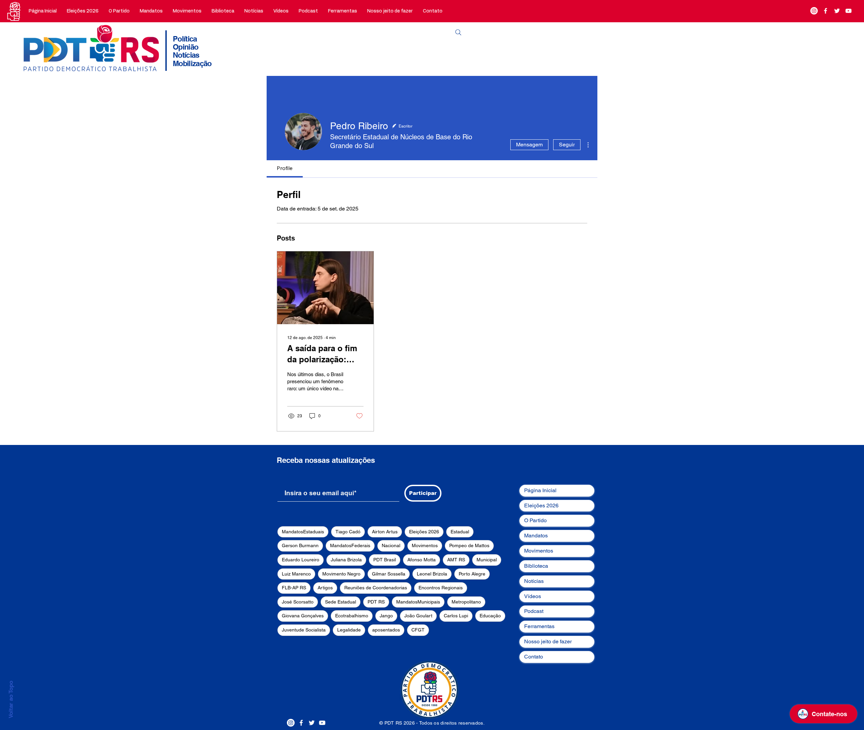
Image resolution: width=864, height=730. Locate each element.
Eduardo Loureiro (300, 559)
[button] (119, 11)
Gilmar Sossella (388, 574)
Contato (533, 656)
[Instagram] (814, 11)
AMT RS (456, 559)
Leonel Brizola (432, 574)
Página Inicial (540, 490)
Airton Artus (385, 531)
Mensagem (529, 144)
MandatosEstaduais (303, 531)
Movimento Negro (341, 574)
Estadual (460, 531)
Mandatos (536, 535)
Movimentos (425, 545)
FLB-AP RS (294, 587)
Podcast (533, 611)
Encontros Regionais (440, 587)
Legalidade (349, 630)
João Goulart (418, 615)
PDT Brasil (384, 559)
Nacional (391, 545)
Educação (490, 615)
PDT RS (376, 602)
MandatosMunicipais (418, 602)
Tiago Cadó (347, 531)
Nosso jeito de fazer (548, 641)
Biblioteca (536, 566)
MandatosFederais (350, 545)
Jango (386, 615)
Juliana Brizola (346, 559)
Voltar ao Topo (10, 699)
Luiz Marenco (296, 574)
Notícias (534, 581)
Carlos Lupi (456, 615)
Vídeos (532, 596)
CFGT (418, 630)
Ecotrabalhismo (351, 615)
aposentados (386, 630)
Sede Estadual (340, 602)
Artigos (325, 587)
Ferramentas (539, 626)
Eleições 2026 (424, 531)
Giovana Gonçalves (303, 615)
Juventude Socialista (304, 630)
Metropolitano (466, 602)
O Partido (535, 520)
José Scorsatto (298, 602)
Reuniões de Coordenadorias (375, 587)
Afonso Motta (421, 559)
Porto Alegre (472, 574)
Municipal (487, 559)
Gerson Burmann (300, 545)
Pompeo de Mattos (469, 545)
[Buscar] (458, 32)
